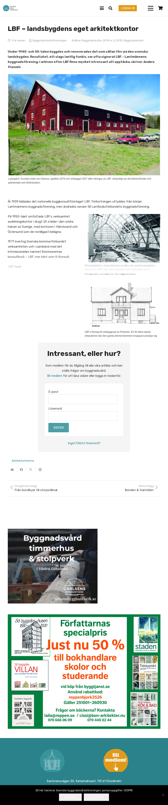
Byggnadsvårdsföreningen (50, 40)
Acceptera (70, 797)
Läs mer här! (96, 797)
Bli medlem (54, 376)
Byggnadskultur (134, 40)
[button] (101, 8)
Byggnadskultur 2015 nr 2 (98, 40)
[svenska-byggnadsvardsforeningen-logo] (10, 8)
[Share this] (21, 470)
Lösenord (55, 408)
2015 (119, 40)
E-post (53, 392)
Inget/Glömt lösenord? (84, 443)
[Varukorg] (160, 8)
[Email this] (12, 470)
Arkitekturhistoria (23, 460)
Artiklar (76, 40)
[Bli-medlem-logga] (116, 761)
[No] (163, 795)
